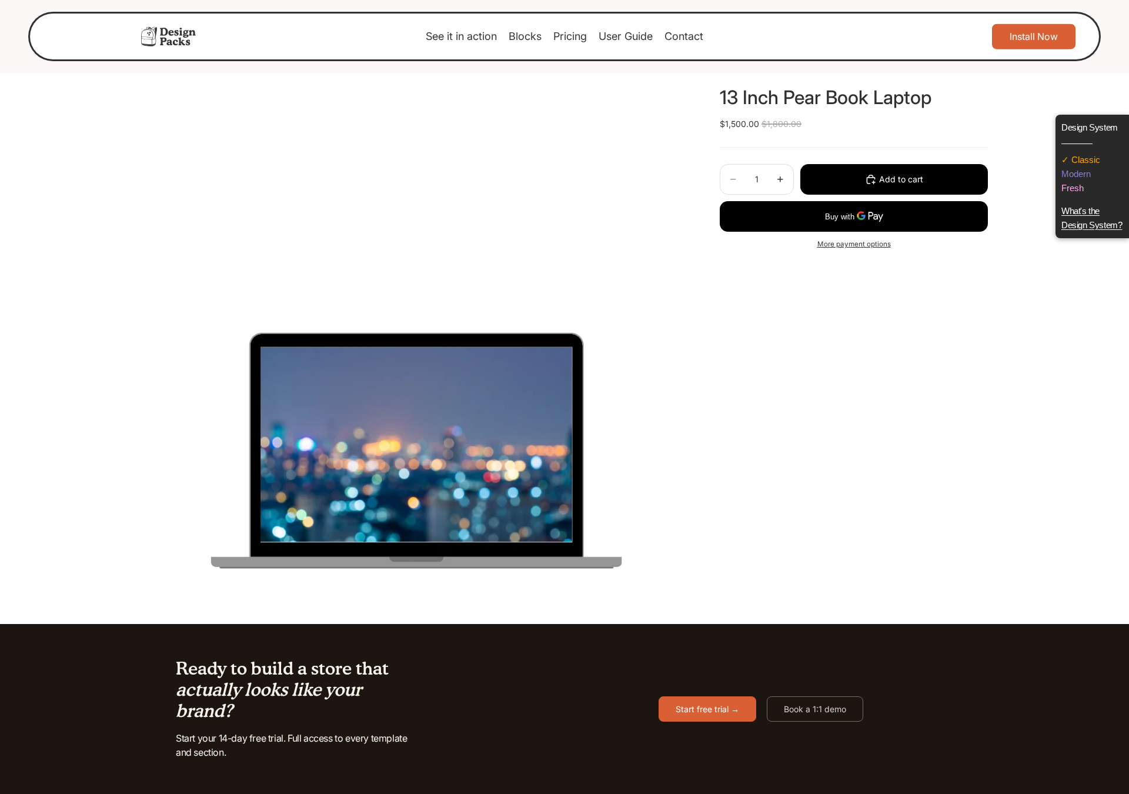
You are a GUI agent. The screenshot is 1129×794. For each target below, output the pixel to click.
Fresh (1072, 188)
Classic (1084, 160)
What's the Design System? (1091, 218)
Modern (1076, 174)
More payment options (854, 244)
